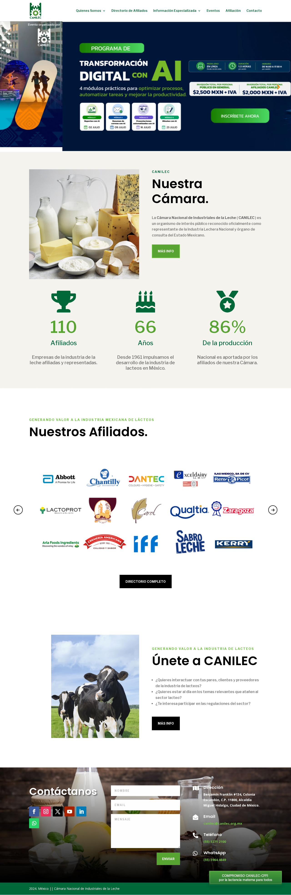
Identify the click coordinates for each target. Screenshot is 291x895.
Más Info (166, 251)
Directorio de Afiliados (129, 10)
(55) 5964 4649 (214, 860)
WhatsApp (214, 853)
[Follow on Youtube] (70, 811)
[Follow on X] (58, 811)
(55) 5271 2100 (214, 841)
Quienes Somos (88, 10)
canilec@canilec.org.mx (222, 823)
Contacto (254, 10)
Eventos (213, 10)
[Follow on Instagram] (46, 811)
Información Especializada (174, 10)
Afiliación (233, 10)
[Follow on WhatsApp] (34, 823)
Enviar (168, 859)
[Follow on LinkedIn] (81, 811)
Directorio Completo (145, 581)
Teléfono (212, 834)
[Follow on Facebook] (34, 811)
